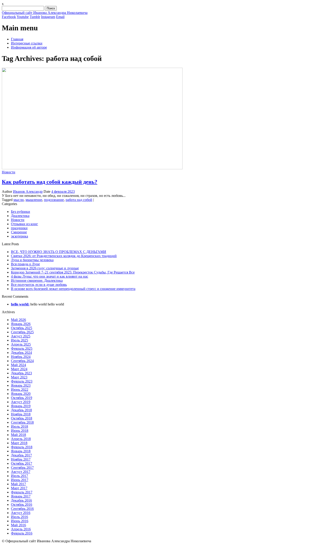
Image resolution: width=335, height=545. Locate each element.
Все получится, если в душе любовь (39, 285)
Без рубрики (20, 212)
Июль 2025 (19, 340)
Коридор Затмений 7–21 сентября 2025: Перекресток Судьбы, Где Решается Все (73, 272)
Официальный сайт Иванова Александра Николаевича (45, 13)
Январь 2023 (21, 385)
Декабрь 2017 (21, 455)
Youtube (23, 17)
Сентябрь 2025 (22, 332)
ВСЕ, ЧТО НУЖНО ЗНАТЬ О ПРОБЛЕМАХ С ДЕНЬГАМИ (58, 252)
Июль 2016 (19, 517)
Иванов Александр (28, 191)
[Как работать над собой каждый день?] (92, 168)
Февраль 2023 (21, 381)
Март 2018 (19, 443)
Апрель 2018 (21, 439)
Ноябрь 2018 (21, 414)
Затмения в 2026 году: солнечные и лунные (45, 268)
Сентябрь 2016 (22, 509)
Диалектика (20, 216)
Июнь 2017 (19, 480)
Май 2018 (18, 435)
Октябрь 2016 (21, 504)
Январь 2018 (21, 451)
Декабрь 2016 (21, 500)
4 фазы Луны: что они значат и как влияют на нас (49, 276)
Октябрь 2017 (21, 463)
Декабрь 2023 (21, 373)
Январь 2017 (21, 496)
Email (60, 17)
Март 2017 (19, 488)
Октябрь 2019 (21, 398)
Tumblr (35, 17)
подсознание (54, 200)
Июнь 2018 (19, 431)
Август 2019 (20, 402)
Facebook (9, 17)
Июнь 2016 (19, 521)
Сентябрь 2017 (22, 467)
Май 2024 (18, 365)
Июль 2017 (19, 476)
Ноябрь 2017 (21, 459)
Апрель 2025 (21, 344)
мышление (34, 200)
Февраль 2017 (21, 492)
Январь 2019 (21, 406)
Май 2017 (18, 484)
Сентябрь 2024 (22, 361)
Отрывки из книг (24, 224)
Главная (17, 39)
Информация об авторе (29, 47)
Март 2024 (19, 369)
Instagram (48, 17)
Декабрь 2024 (21, 353)
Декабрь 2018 (21, 410)
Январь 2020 (21, 394)
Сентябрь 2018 (22, 422)
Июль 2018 (19, 426)
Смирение (19, 232)
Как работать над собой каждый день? (49, 182)
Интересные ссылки (26, 43)
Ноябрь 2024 (21, 357)
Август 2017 (20, 472)
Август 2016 (20, 513)
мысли (18, 200)
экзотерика (19, 236)
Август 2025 (20, 336)
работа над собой (79, 200)
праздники (19, 228)
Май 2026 (18, 320)
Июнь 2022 (19, 389)
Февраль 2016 (21, 533)
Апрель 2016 (21, 529)
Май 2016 (18, 525)
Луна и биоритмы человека (32, 260)
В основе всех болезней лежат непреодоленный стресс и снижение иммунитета (73, 289)
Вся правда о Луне (25, 264)
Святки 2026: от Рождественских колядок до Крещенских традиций (64, 256)
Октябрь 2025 (21, 328)
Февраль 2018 (21, 447)
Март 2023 (19, 377)
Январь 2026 (21, 324)
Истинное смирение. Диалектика (37, 280)
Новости (8, 172)
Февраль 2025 (21, 348)
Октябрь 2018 (21, 418)
